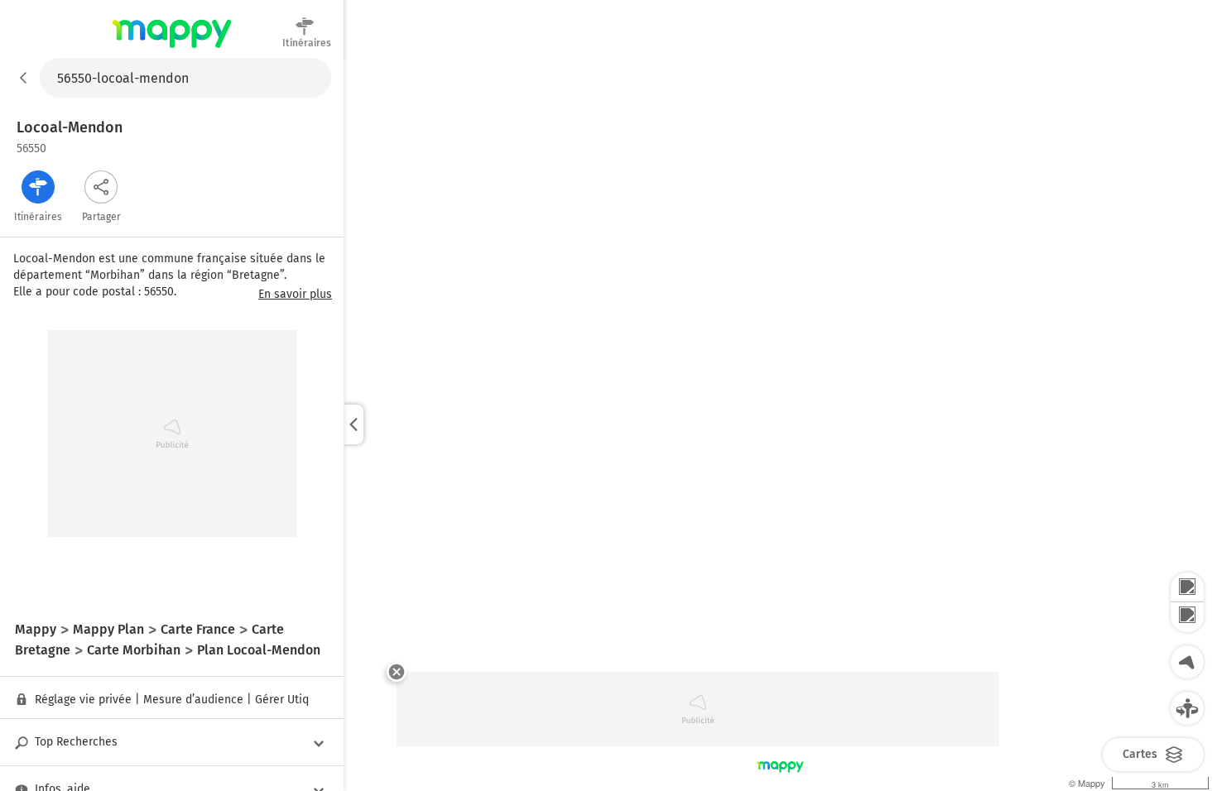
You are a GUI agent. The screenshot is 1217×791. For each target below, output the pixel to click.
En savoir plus (295, 294)
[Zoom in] (1187, 587)
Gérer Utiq (282, 700)
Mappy (172, 49)
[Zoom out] (1187, 617)
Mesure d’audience (193, 700)
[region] (780, 424)
